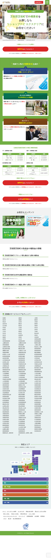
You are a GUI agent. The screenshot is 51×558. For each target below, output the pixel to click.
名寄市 (36, 329)
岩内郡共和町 (6, 358)
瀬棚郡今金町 (6, 350)
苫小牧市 (5, 325)
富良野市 (21, 335)
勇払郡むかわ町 (22, 408)
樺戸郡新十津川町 (38, 367)
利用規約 (42, 516)
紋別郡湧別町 (22, 400)
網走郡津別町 (37, 394)
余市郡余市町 (22, 362)
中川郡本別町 (37, 421)
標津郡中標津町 (38, 429)
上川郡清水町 (37, 415)
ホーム (4, 511)
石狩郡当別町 (37, 339)
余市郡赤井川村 (38, 362)
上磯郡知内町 (6, 342)
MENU (47, 3)
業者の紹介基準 (29, 511)
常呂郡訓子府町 (6, 398)
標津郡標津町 (6, 431)
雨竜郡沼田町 (22, 371)
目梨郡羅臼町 (22, 431)
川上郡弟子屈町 (22, 427)
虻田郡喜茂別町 (6, 356)
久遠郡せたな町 (22, 350)
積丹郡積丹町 (22, 360)
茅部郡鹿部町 (6, 344)
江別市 (20, 327)
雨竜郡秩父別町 (22, 369)
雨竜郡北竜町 (6, 371)
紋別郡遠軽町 (6, 400)
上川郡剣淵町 (22, 381)
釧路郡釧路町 (6, 425)
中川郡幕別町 (37, 419)
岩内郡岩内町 (22, 358)
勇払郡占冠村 (37, 379)
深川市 (4, 335)
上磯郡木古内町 (22, 342)
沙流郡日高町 (37, 408)
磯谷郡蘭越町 (37, 352)
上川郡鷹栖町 (6, 373)
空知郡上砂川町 (38, 364)
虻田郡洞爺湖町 (38, 406)
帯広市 (4, 321)
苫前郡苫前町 (37, 385)
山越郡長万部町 (6, 346)
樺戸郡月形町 (6, 367)
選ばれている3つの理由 (40, 511)
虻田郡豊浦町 (22, 404)
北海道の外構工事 (21, 40)
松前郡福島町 (37, 340)
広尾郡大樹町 (6, 419)
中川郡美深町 (6, 383)
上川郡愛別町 (22, 375)
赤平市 (36, 327)
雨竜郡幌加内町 (38, 371)
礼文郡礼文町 (22, 392)
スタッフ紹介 (32, 513)
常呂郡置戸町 (22, 398)
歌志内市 (36, 333)
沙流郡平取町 (6, 409)
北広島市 (36, 337)
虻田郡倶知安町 (38, 356)
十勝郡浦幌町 (37, 423)
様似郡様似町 (6, 411)
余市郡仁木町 (6, 362)
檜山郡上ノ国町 (38, 346)
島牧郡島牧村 (37, 350)
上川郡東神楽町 (22, 373)
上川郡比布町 (6, 375)
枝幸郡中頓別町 (22, 390)
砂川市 (20, 333)
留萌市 (36, 323)
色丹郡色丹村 (37, 431)
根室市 (20, 331)
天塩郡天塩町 (6, 388)
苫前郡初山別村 (22, 386)
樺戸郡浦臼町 (22, 367)
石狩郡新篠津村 (6, 340)
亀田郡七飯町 (37, 342)
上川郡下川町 (37, 381)
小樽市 (36, 318)
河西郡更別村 (37, 417)
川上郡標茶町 (6, 427)
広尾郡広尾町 (22, 419)
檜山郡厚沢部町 (6, 348)
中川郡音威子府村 (23, 383)
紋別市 (4, 329)
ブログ (4, 518)
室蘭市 (20, 319)
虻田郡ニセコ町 (6, 354)
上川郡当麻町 (37, 373)
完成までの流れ (15, 513)
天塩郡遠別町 (37, 386)
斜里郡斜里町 (6, 396)
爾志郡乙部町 (22, 348)
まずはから (25, 199)
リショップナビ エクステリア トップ (9, 40)
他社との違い (6, 513)
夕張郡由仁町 (6, 365)
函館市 (20, 318)
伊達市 (20, 337)
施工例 (9, 518)
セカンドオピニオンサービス (10, 516)
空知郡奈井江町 (22, 364)
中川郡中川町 (37, 383)
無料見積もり (39, 2)
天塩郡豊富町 (6, 392)
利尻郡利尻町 (37, 392)
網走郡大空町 (6, 404)
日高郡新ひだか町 (38, 411)
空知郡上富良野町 (38, 377)
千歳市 (36, 331)
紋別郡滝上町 (37, 400)
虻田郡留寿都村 (38, 354)
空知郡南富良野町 (23, 379)
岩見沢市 (5, 323)
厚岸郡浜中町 (37, 425)
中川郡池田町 (6, 421)
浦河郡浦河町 (37, 409)
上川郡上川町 (37, 375)
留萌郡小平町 (22, 385)
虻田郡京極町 (22, 356)
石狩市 (4, 339)
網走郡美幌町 (22, 394)
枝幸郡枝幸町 (37, 390)
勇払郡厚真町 (22, 406)
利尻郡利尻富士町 (7, 394)
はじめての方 (21, 511)
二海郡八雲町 (37, 344)
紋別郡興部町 (6, 402)
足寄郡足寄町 (6, 423)
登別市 (36, 335)
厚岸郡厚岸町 (22, 425)
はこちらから (24, 49)
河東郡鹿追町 (6, 415)
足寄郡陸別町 (22, 423)
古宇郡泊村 (37, 358)
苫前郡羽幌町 (6, 386)
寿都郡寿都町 (6, 352)
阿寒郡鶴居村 (37, 427)
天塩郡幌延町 (22, 388)
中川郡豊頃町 (22, 421)
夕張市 (36, 321)
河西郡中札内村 (22, 417)
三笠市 (4, 331)
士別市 (20, 329)
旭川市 (4, 319)
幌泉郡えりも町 (22, 411)
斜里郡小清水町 (38, 396)
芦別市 (4, 327)
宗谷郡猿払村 (37, 388)
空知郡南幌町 (6, 364)
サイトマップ (22, 516)
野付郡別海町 (22, 429)
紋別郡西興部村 (22, 402)
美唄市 (36, 325)
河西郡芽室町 (6, 417)
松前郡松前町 (22, 340)
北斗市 (20, 339)
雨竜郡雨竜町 (37, 369)
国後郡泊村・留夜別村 (8, 432)
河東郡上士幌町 (38, 413)
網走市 (20, 323)
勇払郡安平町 (6, 408)
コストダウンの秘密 (11, 511)
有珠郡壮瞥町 (37, 404)
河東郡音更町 (6, 413)
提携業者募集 (30, 516)
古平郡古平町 (37, 360)
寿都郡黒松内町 (22, 352)
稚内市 (20, 325)
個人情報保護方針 (17, 518)
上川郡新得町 (22, 415)
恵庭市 (4, 337)
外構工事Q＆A (23, 513)
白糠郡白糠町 (6, 429)
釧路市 (36, 319)
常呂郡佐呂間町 (38, 398)
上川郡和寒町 (6, 381)
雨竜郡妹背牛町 (6, 369)
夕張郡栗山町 (37, 365)
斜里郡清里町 (22, 396)
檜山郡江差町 (22, 346)
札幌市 (4, 318)
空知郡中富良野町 (7, 379)
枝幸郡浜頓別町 (6, 390)
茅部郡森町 (21, 344)
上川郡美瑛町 (22, 377)
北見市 (20, 321)
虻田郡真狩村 (22, 354)
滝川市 (4, 333)
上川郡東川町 (6, 377)
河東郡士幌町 (22, 413)
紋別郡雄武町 (37, 402)
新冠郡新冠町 (22, 409)
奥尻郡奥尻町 (37, 348)
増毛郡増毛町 (6, 385)
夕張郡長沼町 (22, 365)
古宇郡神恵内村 (6, 360)
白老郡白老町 (6, 406)
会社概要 (37, 516)
